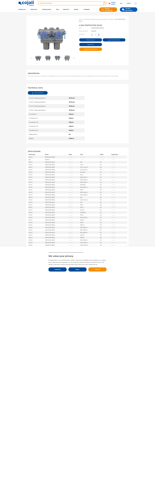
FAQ (57, 9)
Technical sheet (115, 40)
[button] (31, 58)
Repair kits (90, 44)
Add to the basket (91, 49)
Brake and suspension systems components (103, 19)
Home (80, 19)
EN (121, 3)
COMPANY (86, 9)
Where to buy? (90, 40)
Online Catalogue (87, 19)
